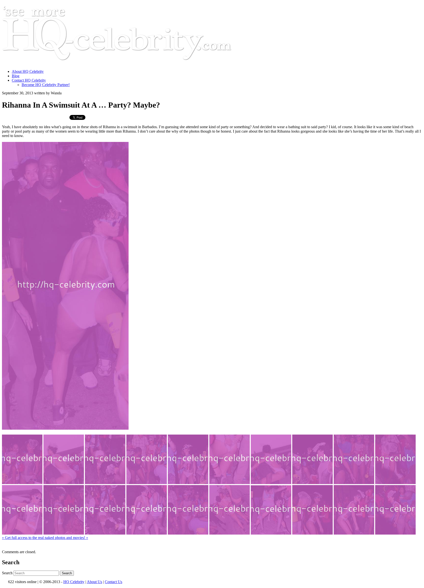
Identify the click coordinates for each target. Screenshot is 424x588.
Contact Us (113, 582)
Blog (15, 76)
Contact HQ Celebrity (29, 80)
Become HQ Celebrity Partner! (46, 85)
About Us (94, 582)
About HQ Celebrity (28, 71)
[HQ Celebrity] (126, 63)
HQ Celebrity (73, 582)
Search (7, 573)
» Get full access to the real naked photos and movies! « (45, 538)
